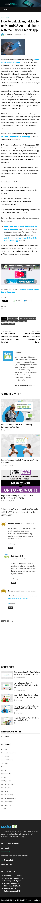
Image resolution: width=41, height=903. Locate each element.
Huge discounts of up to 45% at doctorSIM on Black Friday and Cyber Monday (18, 496)
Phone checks (6, 774)
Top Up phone (6, 781)
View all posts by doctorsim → (25, 385)
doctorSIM (5, 17)
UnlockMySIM (6, 805)
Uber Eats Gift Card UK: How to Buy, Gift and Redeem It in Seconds (26, 696)
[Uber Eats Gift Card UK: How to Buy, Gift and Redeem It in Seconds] (7, 695)
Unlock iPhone (6, 788)
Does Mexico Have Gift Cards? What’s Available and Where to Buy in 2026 (27, 673)
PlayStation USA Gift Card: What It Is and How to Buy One (26, 719)
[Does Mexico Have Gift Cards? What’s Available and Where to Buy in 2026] (7, 672)
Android (4, 749)
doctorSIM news (7, 760)
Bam (37, 900)
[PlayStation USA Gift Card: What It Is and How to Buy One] (7, 718)
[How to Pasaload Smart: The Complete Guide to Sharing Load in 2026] (7, 683)
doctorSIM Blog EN (19, 900)
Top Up (3, 777)
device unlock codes (8, 321)
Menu (6, 10)
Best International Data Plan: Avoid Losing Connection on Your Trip (16, 426)
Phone (3, 770)
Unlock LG (4, 791)
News (3, 767)
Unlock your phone (8, 324)
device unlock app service (28, 318)
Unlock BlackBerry (7, 784)
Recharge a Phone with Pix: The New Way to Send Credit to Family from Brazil (26, 708)
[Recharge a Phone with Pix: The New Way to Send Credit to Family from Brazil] (7, 706)
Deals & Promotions (8, 753)
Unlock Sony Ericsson (8, 798)
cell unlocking (13, 318)
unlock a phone (22, 321)
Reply (10, 548)
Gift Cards (4, 763)
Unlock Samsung (7, 795)
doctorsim (9, 35)
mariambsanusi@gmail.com (18, 598)
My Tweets (5, 736)
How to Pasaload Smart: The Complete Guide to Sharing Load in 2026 (26, 685)
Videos (3, 809)
